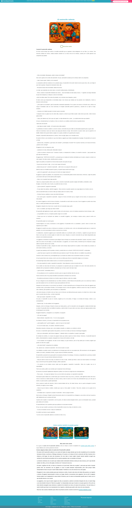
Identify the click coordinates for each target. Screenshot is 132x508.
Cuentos (30, 0)
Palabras (85, 0)
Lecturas (47, 0)
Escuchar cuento (67, 46)
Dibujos (40, 0)
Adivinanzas (44, 0)
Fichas (57, 0)
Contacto (39, 501)
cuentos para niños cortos (87, 445)
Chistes (54, 0)
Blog (91, 0)
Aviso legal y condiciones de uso (52, 506)
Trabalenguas (77, 0)
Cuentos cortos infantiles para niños (64, 21)
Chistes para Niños (67, 502)
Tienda (93, 0)
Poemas (59, 0)
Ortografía (88, 0)
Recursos (62, 0)
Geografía (66, 0)
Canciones (50, 0)
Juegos (28, 0)
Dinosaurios (73, 0)
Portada (57, 21)
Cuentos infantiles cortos (85, 489)
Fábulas (37, 0)
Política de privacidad (76, 506)
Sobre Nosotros (40, 502)
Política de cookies (65, 506)
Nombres (81, 0)
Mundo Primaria (40, 497)
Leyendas (34, 0)
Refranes (69, 0)
